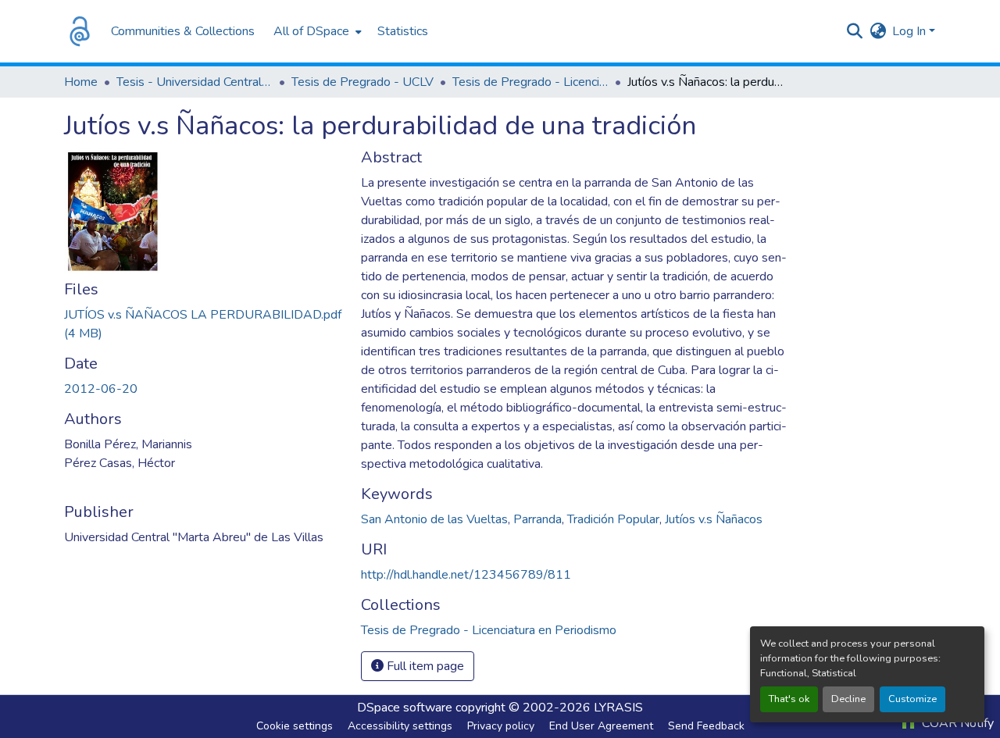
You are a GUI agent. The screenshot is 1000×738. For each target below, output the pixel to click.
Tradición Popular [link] (613, 519)
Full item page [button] (424, 666)
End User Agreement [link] (601, 725)
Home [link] (81, 82)
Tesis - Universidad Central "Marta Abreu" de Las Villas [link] (194, 82)
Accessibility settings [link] (400, 725)
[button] (79, 31)
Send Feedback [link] (706, 725)
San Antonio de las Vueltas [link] (434, 519)
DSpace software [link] (404, 707)
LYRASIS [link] (618, 707)
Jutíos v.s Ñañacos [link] (713, 519)
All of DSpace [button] (311, 31)
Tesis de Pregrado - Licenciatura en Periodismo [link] (530, 82)
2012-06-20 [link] (101, 389)
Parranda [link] (537, 519)
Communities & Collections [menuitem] (183, 31)
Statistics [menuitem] (402, 31)
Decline (848, 699)
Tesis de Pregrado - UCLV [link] (362, 82)
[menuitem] (316, 31)
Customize (912, 699)
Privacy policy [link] (500, 725)
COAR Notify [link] (956, 723)
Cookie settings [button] (294, 725)
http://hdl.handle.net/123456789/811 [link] (466, 574)
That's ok (789, 699)
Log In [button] (910, 31)
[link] (203, 324)
